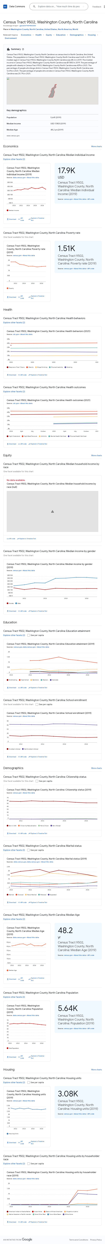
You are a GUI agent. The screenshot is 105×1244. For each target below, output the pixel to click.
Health (39, 35)
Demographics (77, 35)
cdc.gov (16, 334)
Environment (11, 38)
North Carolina (36, 29)
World (75, 29)
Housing (92, 35)
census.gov (68, 199)
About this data (33, 177)
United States (50, 29)
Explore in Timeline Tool (37, 219)
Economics (26, 35)
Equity (49, 35)
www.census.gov (13, 136)
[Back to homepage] (5, 6)
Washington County (20, 29)
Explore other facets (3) (14, 850)
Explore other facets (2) (14, 159)
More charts (96, 146)
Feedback (97, 6)
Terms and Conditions (78, 1240)
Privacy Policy (96, 1240)
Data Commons (17, 6)
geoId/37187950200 (28, 26)
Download (12, 219)
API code (22, 219)
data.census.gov (19, 177)
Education (60, 35)
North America (65, 29)
